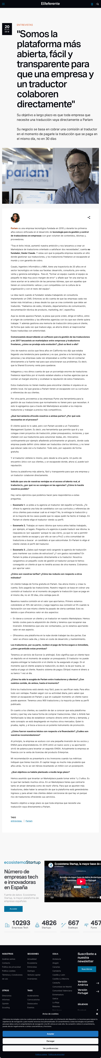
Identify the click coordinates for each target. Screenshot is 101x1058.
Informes (6, 999)
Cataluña (56, 983)
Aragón (55, 963)
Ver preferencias (50, 1048)
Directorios (6, 995)
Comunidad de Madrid (62, 987)
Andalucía (56, 959)
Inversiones (32, 979)
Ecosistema (32, 963)
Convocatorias (33, 999)
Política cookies (41, 1054)
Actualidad (32, 959)
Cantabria (56, 971)
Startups (31, 971)
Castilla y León (58, 975)
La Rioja (55, 1002)
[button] (97, 1014)
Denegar (51, 1041)
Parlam (14, 228)
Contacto (6, 963)
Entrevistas (32, 967)
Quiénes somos (8, 959)
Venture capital (33, 975)
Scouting (6, 1007)
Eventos (30, 1007)
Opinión (5, 1003)
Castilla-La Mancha (60, 979)
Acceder (13, 909)
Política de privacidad (56, 1054)
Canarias (56, 967)
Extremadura (58, 994)
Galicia (55, 998)
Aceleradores (33, 995)
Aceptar (50, 1034)
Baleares (56, 1006)
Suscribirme (87, 969)
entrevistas (16, 821)
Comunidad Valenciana (62, 990)
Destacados (32, 1003)
